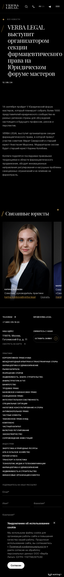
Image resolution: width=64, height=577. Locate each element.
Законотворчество (12, 434)
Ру (40, 6)
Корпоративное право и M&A (16, 358)
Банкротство (9, 384)
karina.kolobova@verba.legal (20, 297)
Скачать (45, 297)
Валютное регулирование (15, 430)
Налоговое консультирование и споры (22, 407)
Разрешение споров (12, 373)
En (43, 6)
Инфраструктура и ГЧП (13, 381)
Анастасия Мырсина (21, 144)
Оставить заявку (43, 338)
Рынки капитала (11, 369)
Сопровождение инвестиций (17, 438)
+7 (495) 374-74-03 (10, 322)
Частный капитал (11, 426)
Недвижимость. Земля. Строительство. (22, 377)
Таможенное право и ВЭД (15, 419)
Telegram (7, 317)
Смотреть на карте (12, 344)
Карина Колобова (37, 148)
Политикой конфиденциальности (27, 546)
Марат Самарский (33, 140)
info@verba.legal (42, 317)
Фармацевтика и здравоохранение (20, 365)
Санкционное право (12, 396)
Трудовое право (10, 388)
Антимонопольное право (15, 411)
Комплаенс (8, 423)
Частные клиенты (11, 415)
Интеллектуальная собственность (20, 400)
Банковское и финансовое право (19, 392)
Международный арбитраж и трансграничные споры (30, 361)
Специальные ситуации (14, 403)
